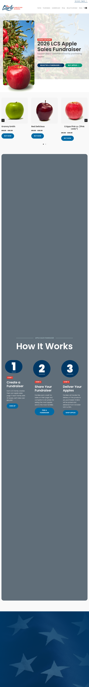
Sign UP (12, 406)
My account (77, 1)
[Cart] (85, 8)
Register (83, 1)
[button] (50, 65)
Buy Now (7, 136)
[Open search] (86, 1)
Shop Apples (71, 413)
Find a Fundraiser (44, 411)
